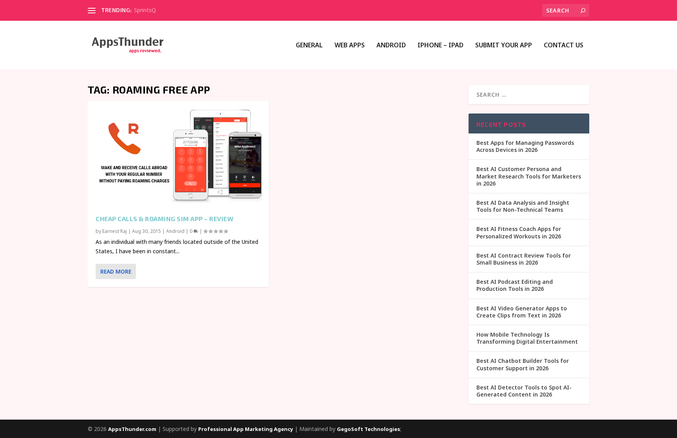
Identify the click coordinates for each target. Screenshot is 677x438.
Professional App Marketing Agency (245, 429)
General (309, 45)
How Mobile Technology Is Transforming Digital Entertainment (527, 338)
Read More (115, 271)
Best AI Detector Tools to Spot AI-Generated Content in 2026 (524, 391)
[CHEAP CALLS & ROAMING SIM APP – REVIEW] (178, 154)
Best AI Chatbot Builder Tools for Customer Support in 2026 (522, 364)
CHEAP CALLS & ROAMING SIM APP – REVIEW (165, 218)
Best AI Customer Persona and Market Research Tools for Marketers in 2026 (528, 176)
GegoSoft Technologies (368, 429)
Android (391, 45)
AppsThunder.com (132, 429)
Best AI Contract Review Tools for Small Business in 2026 (523, 259)
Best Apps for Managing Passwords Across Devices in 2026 (525, 146)
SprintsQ (145, 10)
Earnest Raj (114, 231)
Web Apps (350, 45)
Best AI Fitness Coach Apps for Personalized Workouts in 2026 (518, 232)
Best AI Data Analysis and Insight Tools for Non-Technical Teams (522, 206)
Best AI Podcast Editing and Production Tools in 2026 (514, 285)
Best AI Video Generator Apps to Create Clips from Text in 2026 (521, 312)
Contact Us (563, 45)
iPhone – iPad (440, 45)
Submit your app (503, 45)
